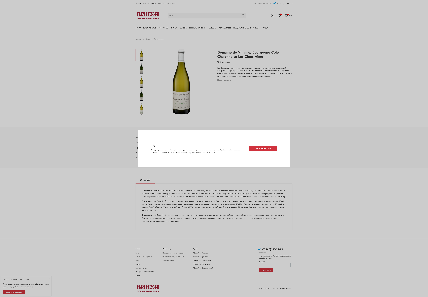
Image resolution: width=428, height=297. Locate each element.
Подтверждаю (263, 148)
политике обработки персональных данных (198, 152)
